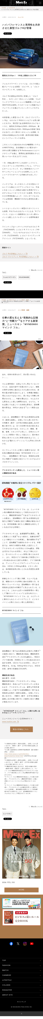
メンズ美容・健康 (23, 300)
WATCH (5, 970)
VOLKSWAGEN (24, 277)
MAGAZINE (7, 990)
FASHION (6, 965)
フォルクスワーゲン (9, 277)
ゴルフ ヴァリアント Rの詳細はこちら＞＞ (19, 256)
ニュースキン (7, 813)
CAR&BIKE (11, 8)
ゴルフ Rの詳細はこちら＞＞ (13, 254)
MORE (21, 890)
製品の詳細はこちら (21, 729)
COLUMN (6, 985)
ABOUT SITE (7, 995)
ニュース (20, 8)
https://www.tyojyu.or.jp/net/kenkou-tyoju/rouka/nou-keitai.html (16, 755)
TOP (4, 960)
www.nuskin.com (9, 721)
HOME (4, 8)
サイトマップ (21, 1002)
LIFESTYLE (12, 300)
